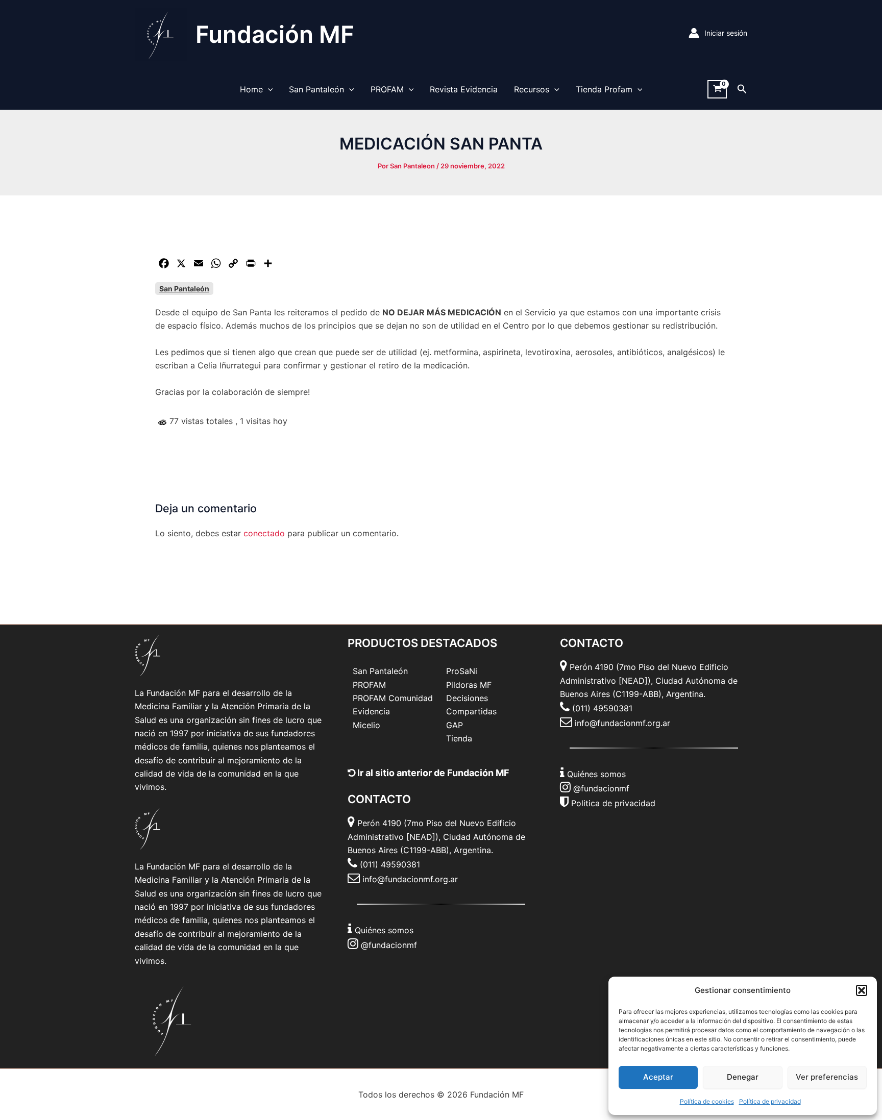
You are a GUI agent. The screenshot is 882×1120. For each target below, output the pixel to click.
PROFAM (387, 89)
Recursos (531, 89)
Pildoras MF (469, 685)
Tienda (459, 738)
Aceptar (658, 1077)
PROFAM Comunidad (393, 698)
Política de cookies (707, 1101)
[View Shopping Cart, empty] (717, 89)
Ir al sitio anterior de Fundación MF (432, 772)
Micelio (366, 725)
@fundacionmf (389, 945)
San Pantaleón (316, 89)
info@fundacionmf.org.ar (410, 879)
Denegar (742, 1077)
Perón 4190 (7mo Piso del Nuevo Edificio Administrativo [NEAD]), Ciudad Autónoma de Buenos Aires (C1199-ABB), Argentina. (436, 836)
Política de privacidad (770, 1101)
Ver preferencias (827, 1077)
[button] (861, 990)
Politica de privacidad (613, 803)
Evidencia (371, 711)
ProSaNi (461, 671)
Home (251, 89)
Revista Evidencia (464, 89)
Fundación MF (274, 34)
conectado (264, 533)
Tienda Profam (604, 89)
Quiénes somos (384, 930)
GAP (454, 725)
